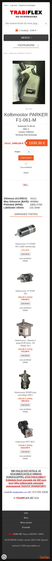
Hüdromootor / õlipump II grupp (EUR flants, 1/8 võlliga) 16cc (25, 343)
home (6, 53)
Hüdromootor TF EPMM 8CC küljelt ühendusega (25, 245)
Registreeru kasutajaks (27, 5)
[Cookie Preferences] (4, 557)
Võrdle (26, 173)
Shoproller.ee (45, 557)
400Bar (21, 201)
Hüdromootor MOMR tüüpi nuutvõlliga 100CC (25, 393)
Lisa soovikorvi (26, 167)
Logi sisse (13, 5)
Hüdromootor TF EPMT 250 (25, 292)
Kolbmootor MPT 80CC (25, 442)
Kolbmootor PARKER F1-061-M (20, 53)
